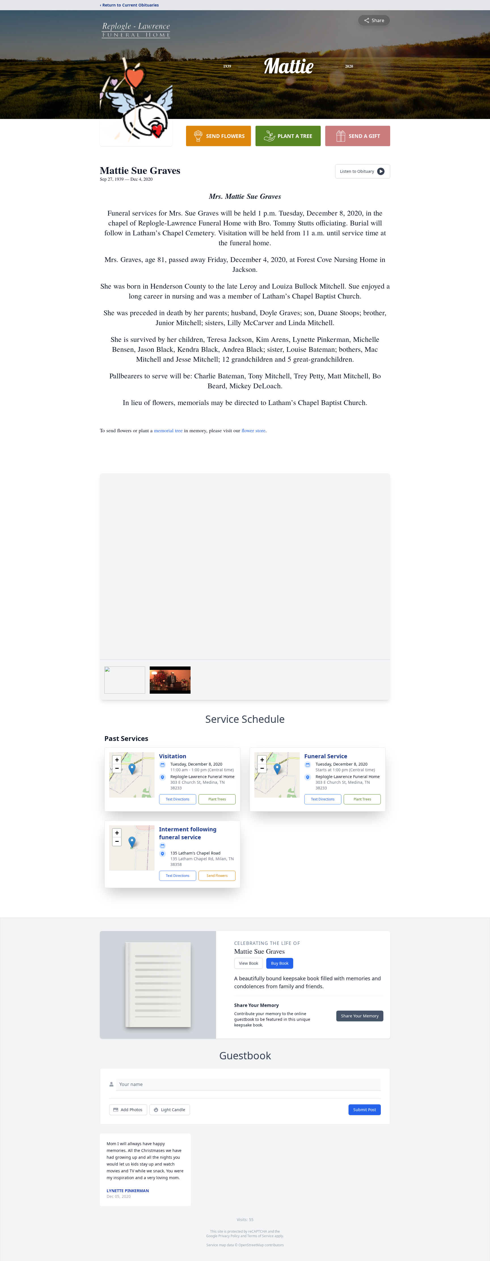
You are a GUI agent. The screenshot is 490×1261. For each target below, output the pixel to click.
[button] (132, 769)
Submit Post (364, 1109)
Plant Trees (217, 799)
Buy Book (279, 963)
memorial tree (168, 430)
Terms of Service (260, 1236)
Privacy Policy (229, 1236)
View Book (248, 963)
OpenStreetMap (251, 1245)
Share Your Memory (360, 1016)
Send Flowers (217, 875)
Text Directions (177, 799)
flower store (253, 430)
